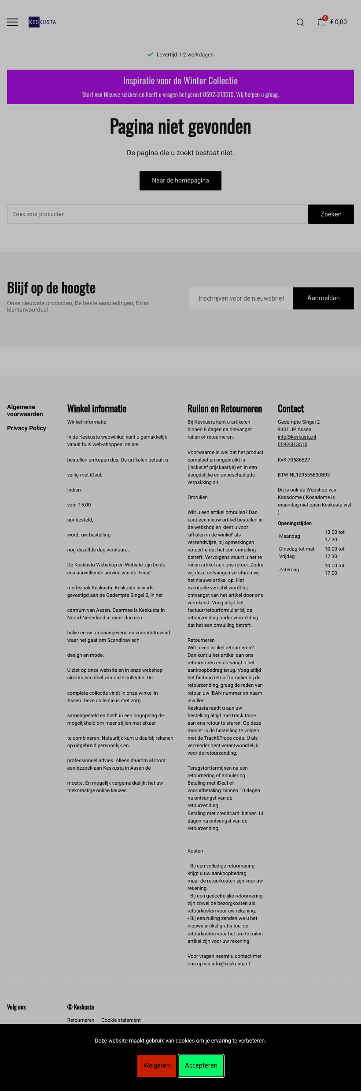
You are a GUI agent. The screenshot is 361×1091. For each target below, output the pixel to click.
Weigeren (157, 1065)
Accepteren (201, 1065)
